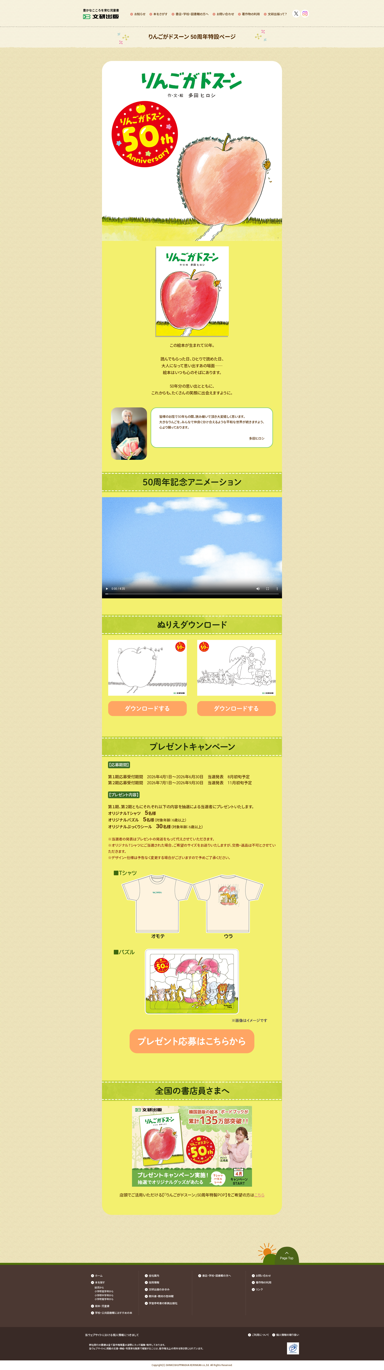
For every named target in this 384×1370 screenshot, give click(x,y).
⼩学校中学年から (104, 1295)
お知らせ (139, 14)
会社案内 (154, 1275)
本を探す (100, 1282)
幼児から (99, 1287)
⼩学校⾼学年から (104, 1299)
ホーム (98, 1275)
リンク (259, 1289)
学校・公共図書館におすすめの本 (113, 1312)
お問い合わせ (225, 14)
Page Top (286, 1258)
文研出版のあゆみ (159, 1289)
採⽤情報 (154, 1282)
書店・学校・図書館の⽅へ (192, 14)
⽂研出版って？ (277, 14)
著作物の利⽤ (251, 14)
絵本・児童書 (102, 1306)
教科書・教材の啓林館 (161, 1296)
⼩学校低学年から (104, 1291)
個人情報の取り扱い (287, 1334)
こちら (259, 1195)
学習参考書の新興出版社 (163, 1303)
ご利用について (260, 1334)
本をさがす (160, 14)
